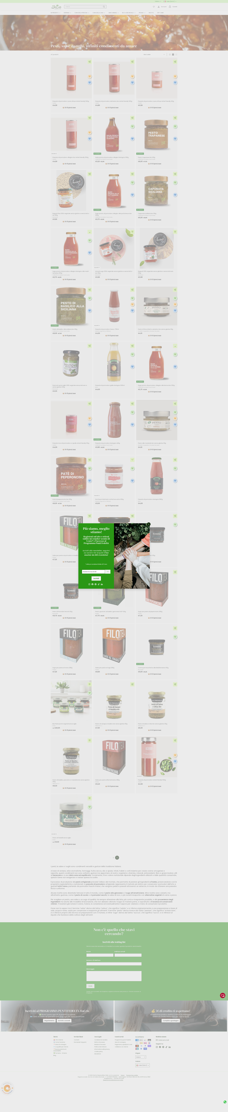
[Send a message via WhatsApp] (225, 1102)
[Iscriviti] (107, 572)
